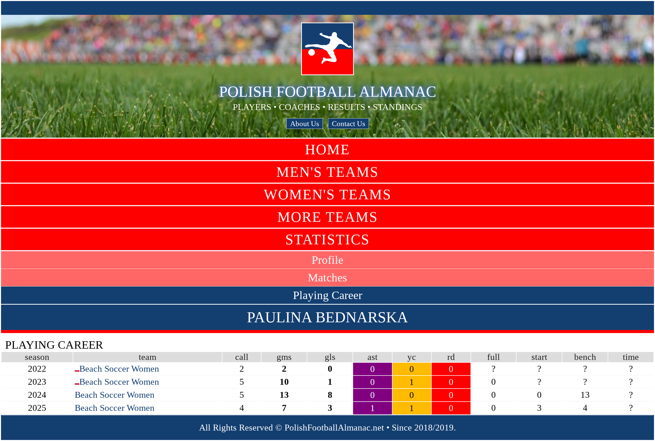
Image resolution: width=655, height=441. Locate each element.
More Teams (327, 217)
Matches (327, 277)
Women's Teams (327, 194)
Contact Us (348, 123)
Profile (327, 259)
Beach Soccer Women (119, 369)
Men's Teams (327, 172)
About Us (304, 123)
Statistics (327, 239)
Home (327, 149)
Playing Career (327, 295)
